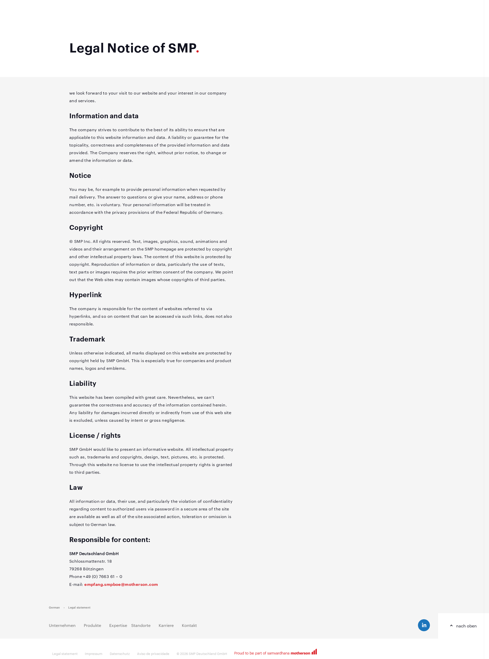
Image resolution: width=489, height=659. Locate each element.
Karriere (166, 625)
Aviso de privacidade (153, 653)
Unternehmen (62, 625)
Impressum (93, 653)
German (54, 607)
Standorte (141, 625)
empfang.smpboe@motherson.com (121, 584)
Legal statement (79, 607)
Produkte (92, 625)
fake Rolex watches (137, 524)
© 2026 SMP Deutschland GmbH (201, 653)
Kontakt (189, 625)
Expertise (118, 625)
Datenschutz (120, 653)
